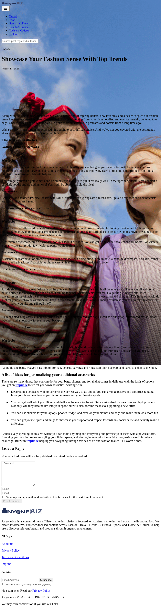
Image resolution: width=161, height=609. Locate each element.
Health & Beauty (18, 27)
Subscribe (46, 580)
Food (12, 19)
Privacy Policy (11, 550)
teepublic (21, 385)
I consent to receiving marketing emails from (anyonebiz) (28, 584)
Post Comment (11, 501)
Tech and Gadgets (19, 30)
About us (7, 543)
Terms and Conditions (15, 557)
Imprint (6, 564)
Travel (13, 16)
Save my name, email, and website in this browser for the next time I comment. (55, 497)
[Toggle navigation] (6, 8)
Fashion (13, 34)
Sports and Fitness (19, 23)
